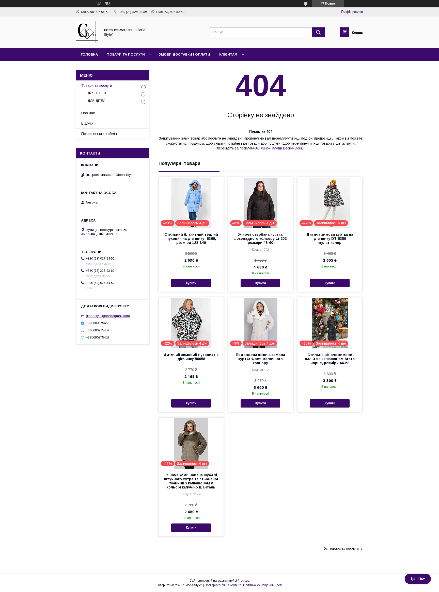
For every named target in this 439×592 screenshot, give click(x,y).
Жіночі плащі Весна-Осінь (282, 148)
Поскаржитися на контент (223, 585)
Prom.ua (243, 580)
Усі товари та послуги (341, 548)
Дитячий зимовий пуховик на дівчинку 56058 (191, 357)
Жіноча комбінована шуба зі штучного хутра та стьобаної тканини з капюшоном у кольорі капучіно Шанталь (191, 481)
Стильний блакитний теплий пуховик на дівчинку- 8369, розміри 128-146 (191, 238)
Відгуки (87, 123)
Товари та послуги (126, 54)
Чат (421, 579)
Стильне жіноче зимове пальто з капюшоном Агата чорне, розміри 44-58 (330, 359)
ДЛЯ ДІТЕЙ (96, 101)
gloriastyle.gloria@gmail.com (108, 316)
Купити (191, 283)
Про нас (88, 113)
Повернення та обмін (99, 134)
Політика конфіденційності (262, 585)
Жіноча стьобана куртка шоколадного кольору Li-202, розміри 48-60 (260, 238)
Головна (89, 54)
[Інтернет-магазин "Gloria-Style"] (87, 41)
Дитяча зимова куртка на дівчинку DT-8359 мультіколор (329, 238)
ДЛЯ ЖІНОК (97, 93)
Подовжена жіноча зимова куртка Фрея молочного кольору (260, 359)
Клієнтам (228, 54)
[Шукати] (318, 32)
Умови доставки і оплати (184, 54)
